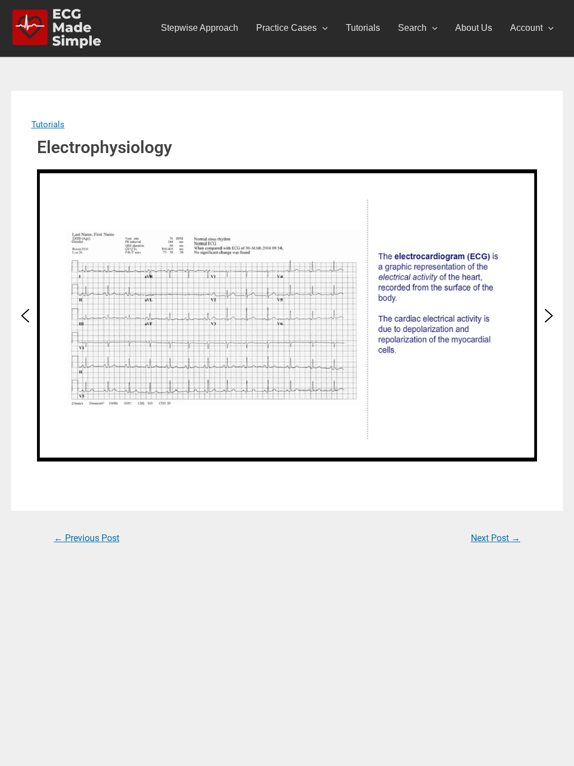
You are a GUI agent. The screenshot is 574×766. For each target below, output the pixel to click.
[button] (25, 316)
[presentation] (322, 28)
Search (412, 28)
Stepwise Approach (199, 28)
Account (526, 28)
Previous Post (86, 538)
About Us (473, 28)
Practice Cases (286, 28)
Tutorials (363, 28)
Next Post (495, 538)
